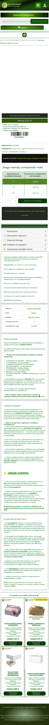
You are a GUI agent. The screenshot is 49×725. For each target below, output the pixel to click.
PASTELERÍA (14, 152)
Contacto (41, 720)
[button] (24, 35)
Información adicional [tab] (16, 236)
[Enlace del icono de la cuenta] (44, 5)
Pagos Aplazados (34, 715)
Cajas (14, 149)
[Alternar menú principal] (38, 5)
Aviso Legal (4, 715)
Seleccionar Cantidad (32, 201)
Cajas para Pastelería (28, 40)
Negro (34, 313)
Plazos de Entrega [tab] (15, 240)
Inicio (2, 40)
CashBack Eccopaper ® (21, 718)
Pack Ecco (5, 152)
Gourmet (40, 149)
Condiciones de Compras (18, 715)
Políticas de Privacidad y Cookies (26, 720)
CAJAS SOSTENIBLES (12, 40)
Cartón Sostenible (34, 308)
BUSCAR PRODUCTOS (39, 21)
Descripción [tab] (12, 231)
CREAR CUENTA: (18, 473)
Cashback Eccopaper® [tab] (17, 245)
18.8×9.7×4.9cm (34, 317)
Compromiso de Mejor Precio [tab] (20, 249)
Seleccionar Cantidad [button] (13, 643)
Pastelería (22, 152)
